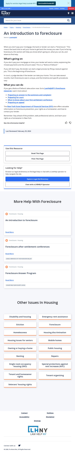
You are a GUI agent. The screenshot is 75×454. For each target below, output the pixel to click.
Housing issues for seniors (20, 340)
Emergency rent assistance (55, 316)
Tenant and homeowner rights (20, 375)
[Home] (5, 13)
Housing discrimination (55, 332)
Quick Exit (71, 8)
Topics (12, 27)
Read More (9, 232)
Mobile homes (55, 340)
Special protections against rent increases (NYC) (55, 365)
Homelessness (20, 332)
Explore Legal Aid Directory (37, 179)
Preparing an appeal (16, 102)
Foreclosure (26, 27)
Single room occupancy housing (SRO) (20, 365)
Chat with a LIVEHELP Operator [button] (37, 184)
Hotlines (56, 8)
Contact (24, 413)
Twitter (19, 445)
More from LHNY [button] (6, 8)
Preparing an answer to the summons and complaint (29, 95)
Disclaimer (50, 417)
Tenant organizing (55, 375)
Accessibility (24, 417)
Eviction (20, 324)
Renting (20, 356)
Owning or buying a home (20, 348)
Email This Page (37, 153)
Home (6, 27)
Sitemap (37, 421)
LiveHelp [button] (62, 8)
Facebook (16, 446)
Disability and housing (20, 316)
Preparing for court (16, 97)
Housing (18, 27)
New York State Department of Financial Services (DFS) (30, 106)
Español (51, 8)
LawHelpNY (13, 37)
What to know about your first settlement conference (30, 100)
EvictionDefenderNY (46, 3)
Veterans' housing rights (20, 384)
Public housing (55, 348)
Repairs (54, 356)
